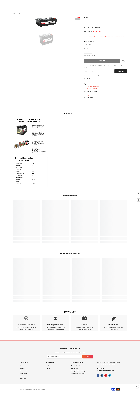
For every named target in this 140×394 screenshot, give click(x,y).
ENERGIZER (91, 24)
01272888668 (100, 368)
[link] (26, 239)
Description (68, 114)
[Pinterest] (105, 375)
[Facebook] (98, 375)
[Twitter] (109, 375)
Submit (88, 356)
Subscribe (121, 71)
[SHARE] (126, 61)
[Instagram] (101, 375)
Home (14, 13)
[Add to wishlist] (123, 61)
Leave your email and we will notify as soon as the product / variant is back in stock (104, 66)
